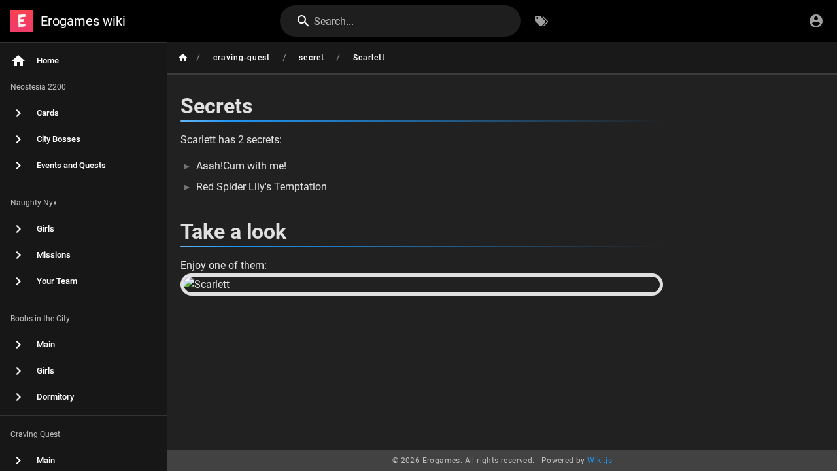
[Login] (816, 21)
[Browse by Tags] (541, 21)
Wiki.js (599, 460)
